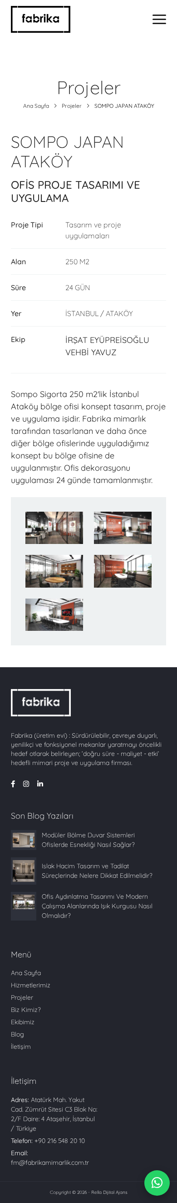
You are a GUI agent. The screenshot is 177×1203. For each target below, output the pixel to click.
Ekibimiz (22, 1022)
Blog (17, 1034)
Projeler (72, 105)
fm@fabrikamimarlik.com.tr (50, 1162)
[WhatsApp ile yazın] (157, 1183)
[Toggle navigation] (159, 19)
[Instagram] (26, 784)
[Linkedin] (40, 784)
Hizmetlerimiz (30, 985)
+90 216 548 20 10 (59, 1141)
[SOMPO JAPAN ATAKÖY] (54, 528)
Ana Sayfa (36, 105)
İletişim (21, 1046)
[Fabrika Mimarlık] (40, 19)
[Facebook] (13, 784)
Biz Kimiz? (26, 1010)
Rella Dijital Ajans (109, 1192)
